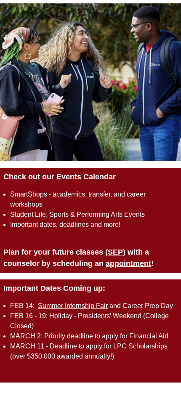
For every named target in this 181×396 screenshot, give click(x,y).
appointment (128, 263)
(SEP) (115, 252)
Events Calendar (86, 177)
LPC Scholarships (140, 346)
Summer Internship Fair (73, 305)
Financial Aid (148, 336)
